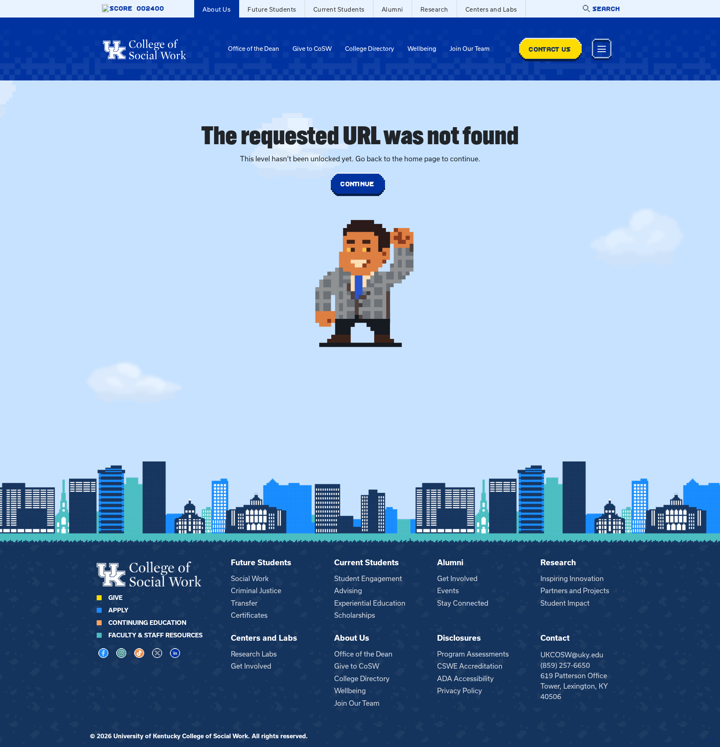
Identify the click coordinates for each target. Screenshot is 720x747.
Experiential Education (369, 603)
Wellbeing (422, 48)
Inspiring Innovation (572, 578)
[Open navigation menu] (602, 49)
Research (434, 9)
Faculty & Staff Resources (155, 635)
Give (115, 598)
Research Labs (254, 654)
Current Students (339, 9)
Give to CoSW (312, 48)
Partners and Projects (574, 590)
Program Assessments (473, 654)
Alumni (392, 9)
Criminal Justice (256, 590)
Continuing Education (147, 623)
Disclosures (459, 638)
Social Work (250, 578)
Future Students (272, 9)
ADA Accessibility (465, 678)
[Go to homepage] (145, 49)
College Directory (369, 48)
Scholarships (354, 615)
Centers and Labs (491, 9)
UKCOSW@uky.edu (571, 655)
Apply (118, 610)
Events (448, 590)
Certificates (249, 615)
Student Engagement (368, 578)
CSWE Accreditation (469, 666)
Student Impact (565, 603)
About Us (216, 9)
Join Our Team (470, 48)
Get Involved (457, 578)
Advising (348, 590)
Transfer (244, 603)
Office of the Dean (253, 48)
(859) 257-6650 (565, 665)
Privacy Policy (459, 690)
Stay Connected (462, 603)
